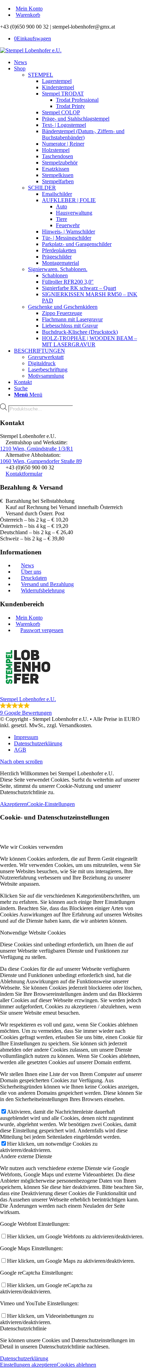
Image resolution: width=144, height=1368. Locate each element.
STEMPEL (40, 75)
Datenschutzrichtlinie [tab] (23, 1328)
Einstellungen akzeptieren (28, 1365)
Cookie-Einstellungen (51, 804)
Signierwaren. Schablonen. (57, 269)
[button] (72, 677)
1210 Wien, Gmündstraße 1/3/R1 (36, 449)
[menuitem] (79, 9)
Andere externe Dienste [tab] (26, 1156)
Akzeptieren (13, 804)
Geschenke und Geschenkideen (63, 307)
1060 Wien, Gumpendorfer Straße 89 (41, 461)
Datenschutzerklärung (24, 1358)
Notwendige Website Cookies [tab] (33, 933)
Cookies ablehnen (76, 1365)
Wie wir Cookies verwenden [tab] (31, 847)
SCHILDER (42, 188)
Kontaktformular (24, 474)
